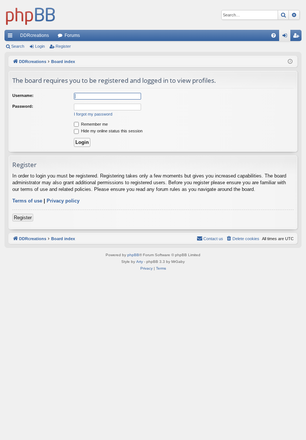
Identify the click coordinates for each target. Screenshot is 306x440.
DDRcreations (34, 35)
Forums (72, 35)
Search (17, 46)
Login (40, 46)
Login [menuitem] (286, 37)
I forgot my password (93, 114)
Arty (139, 262)
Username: (23, 95)
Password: (22, 106)
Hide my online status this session (111, 131)
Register (63, 46)
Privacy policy (63, 201)
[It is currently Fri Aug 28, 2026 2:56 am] (290, 61)
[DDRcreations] (30, 15)
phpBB (133, 255)
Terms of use (27, 201)
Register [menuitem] (297, 37)
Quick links (11, 37)
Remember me (94, 124)
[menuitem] (273, 35)
